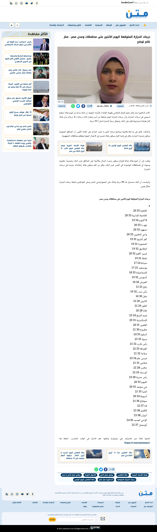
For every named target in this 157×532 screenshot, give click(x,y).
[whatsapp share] (73, 106)
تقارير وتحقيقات (74, 25)
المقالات (35, 502)
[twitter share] (78, 106)
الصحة (118, 506)
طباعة (61, 106)
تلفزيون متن (121, 25)
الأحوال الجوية (90, 475)
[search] (17, 25)
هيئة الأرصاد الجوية (139, 475)
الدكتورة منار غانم (106, 479)
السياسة (98, 25)
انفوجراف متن (148, 506)
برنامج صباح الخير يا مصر (71, 475)
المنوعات (133, 506)
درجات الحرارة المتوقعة (126, 479)
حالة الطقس (123, 475)
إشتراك (52, 519)
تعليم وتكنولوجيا (97, 506)
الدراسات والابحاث (56, 25)
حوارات (85, 506)
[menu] (11, 25)
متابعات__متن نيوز (103, 106)
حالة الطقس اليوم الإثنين (84, 479)
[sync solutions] (95, 528)
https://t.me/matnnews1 (137, 443)
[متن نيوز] (137, 14)
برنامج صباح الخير (106, 475)
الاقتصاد (88, 25)
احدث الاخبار (134, 25)
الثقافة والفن (16, 502)
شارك (88, 106)
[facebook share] (83, 106)
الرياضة (109, 25)
